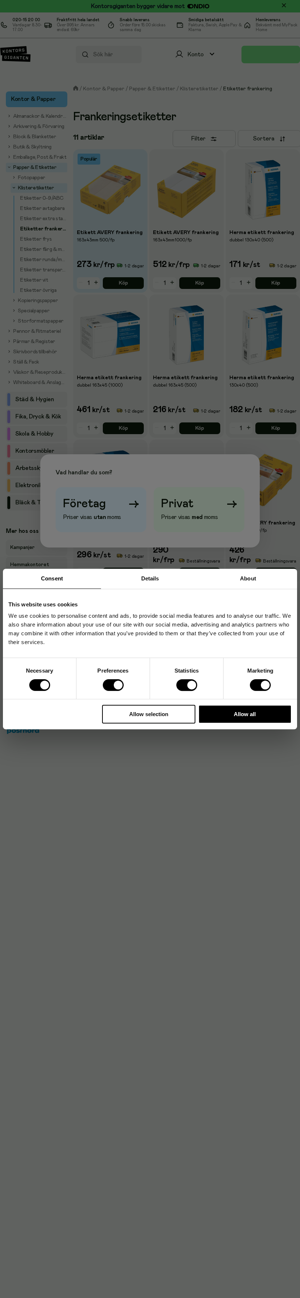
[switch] (113, 685)
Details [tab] (150, 578)
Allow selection (148, 714)
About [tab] (248, 578)
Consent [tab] (52, 578)
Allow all (245, 714)
